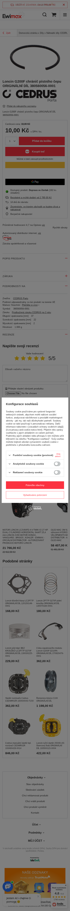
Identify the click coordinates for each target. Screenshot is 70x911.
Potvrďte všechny (35, 485)
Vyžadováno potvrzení (35, 495)
